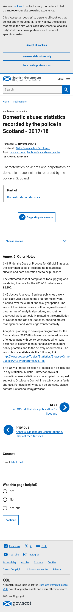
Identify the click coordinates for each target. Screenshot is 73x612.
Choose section (14, 241)
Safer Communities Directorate (33, 148)
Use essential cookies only (36, 56)
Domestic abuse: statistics (23, 197)
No (11, 499)
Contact (38, 562)
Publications (20, 101)
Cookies (52, 562)
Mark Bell (17, 462)
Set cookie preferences (37, 65)
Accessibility (9, 562)
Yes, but (15, 508)
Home (6, 101)
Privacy (57, 569)
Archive (25, 562)
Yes (12, 491)
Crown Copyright (12, 569)
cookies (17, 6)
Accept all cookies (36, 45)
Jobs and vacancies (37, 569)
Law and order (18, 152)
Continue (11, 520)
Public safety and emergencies (43, 152)
